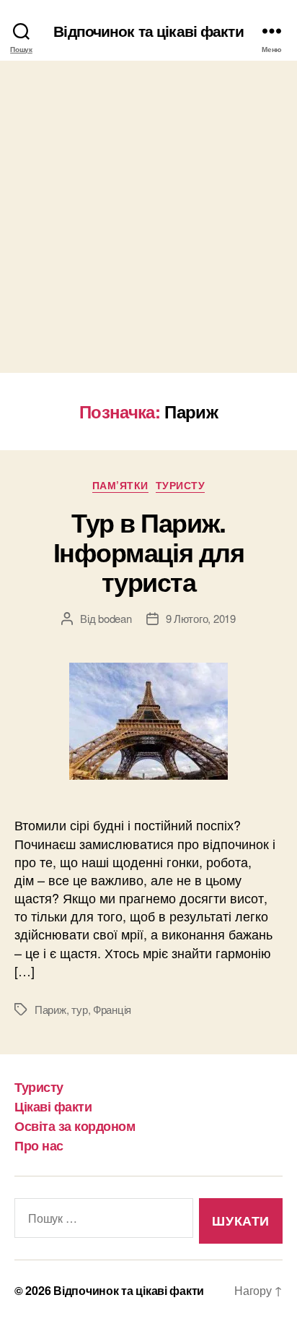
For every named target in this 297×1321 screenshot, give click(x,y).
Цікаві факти (53, 1106)
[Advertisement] (148, 217)
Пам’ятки (120, 485)
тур (79, 1009)
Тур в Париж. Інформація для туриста (148, 551)
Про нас (38, 1145)
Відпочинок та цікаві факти (148, 30)
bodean (114, 618)
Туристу (180, 485)
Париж (50, 1009)
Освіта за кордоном (74, 1125)
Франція (112, 1009)
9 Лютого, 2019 (201, 618)
